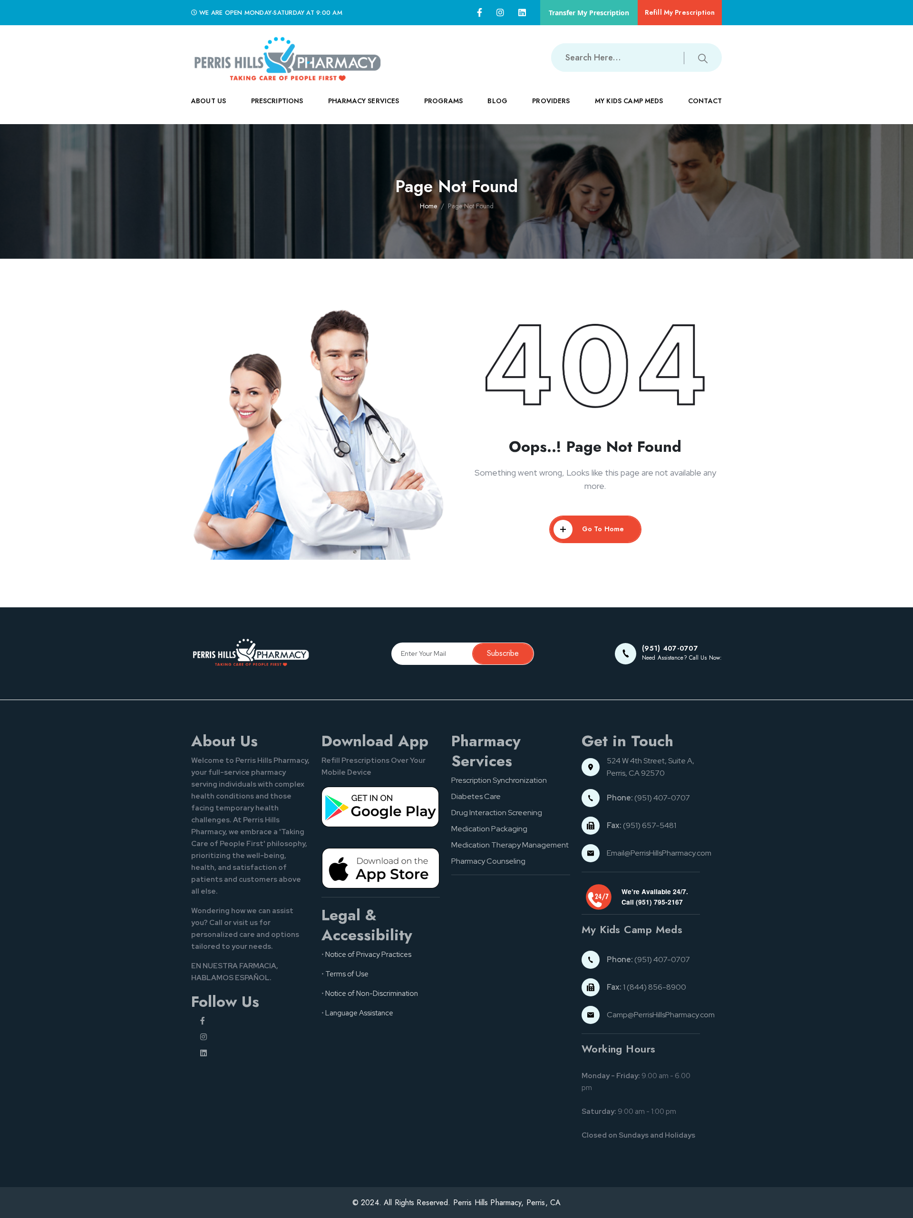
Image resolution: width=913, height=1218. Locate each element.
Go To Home (603, 529)
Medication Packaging (489, 829)
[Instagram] (500, 13)
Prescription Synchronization (499, 780)
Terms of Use (347, 974)
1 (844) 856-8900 (646, 987)
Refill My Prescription (680, 12)
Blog (497, 101)
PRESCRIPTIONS (277, 101)
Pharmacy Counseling (488, 861)
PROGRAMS (443, 101)
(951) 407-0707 (648, 798)
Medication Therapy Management (510, 845)
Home (428, 206)
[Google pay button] (380, 806)
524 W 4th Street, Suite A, (651, 761)
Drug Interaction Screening (496, 813)
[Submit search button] (703, 57)
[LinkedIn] (522, 13)
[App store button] (380, 868)
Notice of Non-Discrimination (371, 993)
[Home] (286, 58)
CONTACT (705, 101)
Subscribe (503, 653)
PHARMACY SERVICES (363, 101)
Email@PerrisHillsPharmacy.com (659, 853)
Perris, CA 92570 (636, 773)
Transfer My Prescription (589, 12)
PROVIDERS (551, 101)
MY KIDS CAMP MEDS (629, 101)
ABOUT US (208, 101)
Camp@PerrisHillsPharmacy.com (661, 1015)
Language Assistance (359, 1013)
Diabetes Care (476, 796)
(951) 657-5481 (641, 825)
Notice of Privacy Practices (368, 954)
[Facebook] (479, 13)
